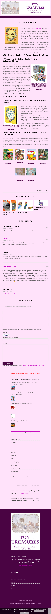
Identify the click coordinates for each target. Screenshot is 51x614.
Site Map (13, 585)
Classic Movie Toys (15, 439)
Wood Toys (13, 458)
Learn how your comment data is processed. (33, 365)
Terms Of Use (13, 603)
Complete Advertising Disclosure (20, 502)
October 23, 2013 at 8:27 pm (8, 254)
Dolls (12, 449)
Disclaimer (12, 601)
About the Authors (15, 582)
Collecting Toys (14, 445)
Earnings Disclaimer (30, 601)
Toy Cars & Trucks (15, 468)
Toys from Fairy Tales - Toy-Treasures (12, 294)
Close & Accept (24, 612)
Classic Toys (14, 442)
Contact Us (13, 588)
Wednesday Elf (10, 266)
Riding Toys (13, 455)
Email (4, 316)
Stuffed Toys (14, 465)
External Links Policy (38, 601)
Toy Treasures (14, 572)
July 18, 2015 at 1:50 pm (7, 267)
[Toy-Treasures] (25, 8)
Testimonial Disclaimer (20, 603)
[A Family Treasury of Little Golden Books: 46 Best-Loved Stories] (11, 35)
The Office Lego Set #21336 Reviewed (20, 421)
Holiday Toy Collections (16, 436)
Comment (5, 343)
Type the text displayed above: (10, 337)
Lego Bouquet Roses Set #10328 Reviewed (21, 403)
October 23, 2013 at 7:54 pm (8, 240)
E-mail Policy (22, 601)
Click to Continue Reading (25, 565)
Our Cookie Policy (38, 611)
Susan (5, 239)
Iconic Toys (13, 452)
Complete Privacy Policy (25, 493)
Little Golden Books (36, 28)
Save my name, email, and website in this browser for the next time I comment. (22, 329)
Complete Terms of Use (16, 486)
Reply (47, 227)
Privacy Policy (45, 601)
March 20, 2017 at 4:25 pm (7, 291)
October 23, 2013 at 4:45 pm (8, 228)
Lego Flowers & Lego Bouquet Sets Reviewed (22, 412)
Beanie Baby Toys (15, 462)
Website (5, 322)
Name (4, 310)
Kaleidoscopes (22, 212)
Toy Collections (14, 471)
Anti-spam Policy (6, 601)
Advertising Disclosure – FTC (18, 579)
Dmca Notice (17, 601)
